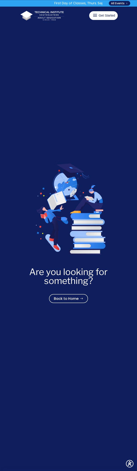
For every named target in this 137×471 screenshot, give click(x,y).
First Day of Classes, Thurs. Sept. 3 (80, 3)
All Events (118, 3)
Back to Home (66, 298)
